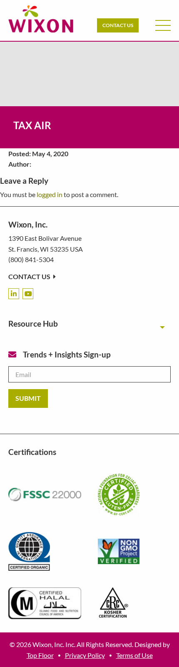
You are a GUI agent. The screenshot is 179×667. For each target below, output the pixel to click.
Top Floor (40, 655)
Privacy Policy (85, 655)
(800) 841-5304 (31, 259)
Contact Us (117, 25)
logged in (49, 194)
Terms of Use (134, 655)
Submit (28, 398)
